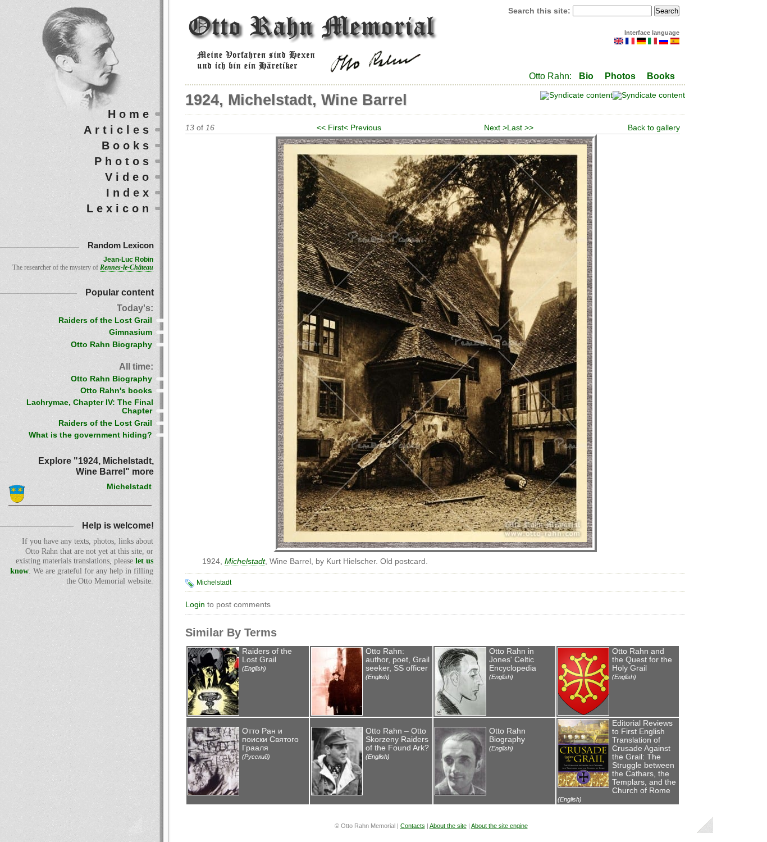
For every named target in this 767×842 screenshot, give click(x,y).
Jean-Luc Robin (128, 259)
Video (128, 177)
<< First (330, 128)
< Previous (362, 128)
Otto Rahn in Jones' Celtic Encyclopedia (512, 659)
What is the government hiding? (90, 435)
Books (661, 76)
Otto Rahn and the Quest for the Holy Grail (642, 659)
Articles (118, 130)
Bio (586, 76)
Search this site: (540, 11)
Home (130, 114)
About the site (448, 825)
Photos (620, 76)
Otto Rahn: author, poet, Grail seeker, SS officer (398, 659)
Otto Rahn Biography (507, 735)
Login (195, 604)
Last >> (520, 128)
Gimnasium (130, 332)
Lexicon (119, 208)
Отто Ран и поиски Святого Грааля (270, 739)
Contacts (412, 825)
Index (129, 192)
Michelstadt (214, 582)
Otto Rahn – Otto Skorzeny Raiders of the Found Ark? (397, 739)
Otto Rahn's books (116, 390)
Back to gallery (654, 128)
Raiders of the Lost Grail (267, 655)
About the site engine (499, 825)
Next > (495, 128)
